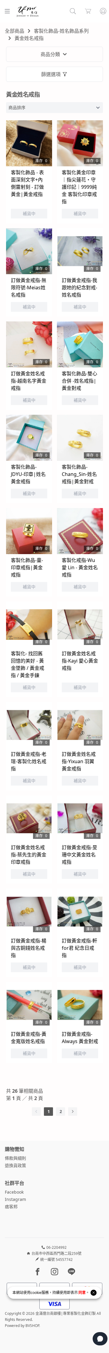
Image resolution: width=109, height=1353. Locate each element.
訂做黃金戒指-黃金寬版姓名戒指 (28, 1038)
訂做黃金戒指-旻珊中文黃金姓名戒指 (79, 854)
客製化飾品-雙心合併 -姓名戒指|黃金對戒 (79, 380)
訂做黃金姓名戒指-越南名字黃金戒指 (28, 380)
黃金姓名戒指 (29, 38)
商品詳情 (22, 151)
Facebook (14, 1192)
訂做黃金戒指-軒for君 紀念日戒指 (79, 948)
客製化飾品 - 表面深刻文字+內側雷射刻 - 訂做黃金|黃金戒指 (27, 183)
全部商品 (14, 31)
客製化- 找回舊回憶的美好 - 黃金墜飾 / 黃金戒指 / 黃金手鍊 (27, 664)
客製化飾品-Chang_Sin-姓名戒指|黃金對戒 (79, 474)
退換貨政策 (15, 1165)
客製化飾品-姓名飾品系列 (61, 31)
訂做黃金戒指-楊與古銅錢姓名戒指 (28, 948)
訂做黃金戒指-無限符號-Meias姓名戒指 (28, 287)
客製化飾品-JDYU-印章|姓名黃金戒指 (28, 474)
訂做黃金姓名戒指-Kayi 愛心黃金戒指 (80, 660)
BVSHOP (32, 1325)
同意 (82, 1292)
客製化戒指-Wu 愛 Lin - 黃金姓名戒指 (80, 567)
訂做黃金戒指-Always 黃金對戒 (80, 1038)
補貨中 (19, 135)
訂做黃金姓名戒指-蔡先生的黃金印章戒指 (28, 854)
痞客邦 (11, 1206)
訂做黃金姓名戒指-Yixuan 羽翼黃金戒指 (79, 761)
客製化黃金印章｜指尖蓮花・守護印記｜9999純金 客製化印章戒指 (79, 187)
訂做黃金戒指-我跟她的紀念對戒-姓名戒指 (79, 287)
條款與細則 (15, 1158)
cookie (36, 1292)
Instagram (15, 1199)
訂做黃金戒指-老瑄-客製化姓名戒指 (28, 761)
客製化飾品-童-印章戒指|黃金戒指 (27, 567)
